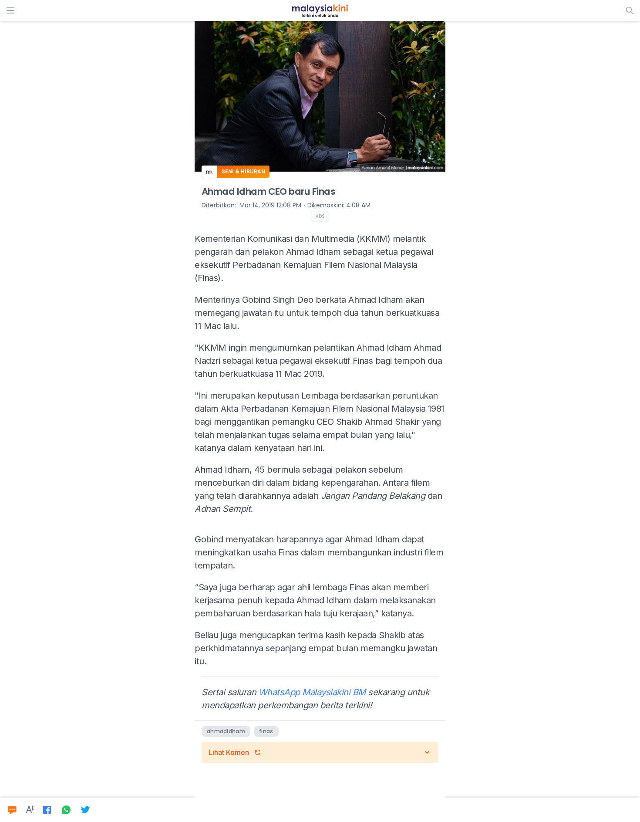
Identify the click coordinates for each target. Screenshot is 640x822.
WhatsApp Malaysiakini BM (312, 692)
